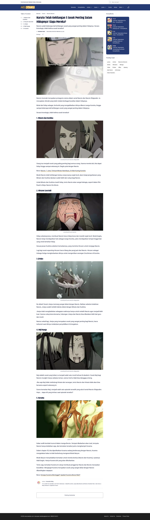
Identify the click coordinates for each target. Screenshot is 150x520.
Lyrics (108, 62)
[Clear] (128, 2)
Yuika (108, 67)
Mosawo (115, 64)
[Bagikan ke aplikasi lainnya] (43, 34)
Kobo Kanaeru (111, 72)
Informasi (117, 70)
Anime (114, 62)
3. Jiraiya (25, 24)
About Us (106, 516)
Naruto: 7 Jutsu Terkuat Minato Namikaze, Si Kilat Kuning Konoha (63, 171)
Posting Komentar (70, 495)
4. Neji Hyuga (26, 26)
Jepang (125, 67)
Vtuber (114, 67)
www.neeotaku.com (29, 516)
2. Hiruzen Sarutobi (28, 21)
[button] (128, 7)
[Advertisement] (117, 100)
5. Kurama (25, 28)
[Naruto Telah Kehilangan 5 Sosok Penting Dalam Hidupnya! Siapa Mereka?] (69, 139)
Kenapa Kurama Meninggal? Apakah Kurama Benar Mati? (60, 475)
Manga (122, 64)
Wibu (119, 67)
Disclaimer (118, 516)
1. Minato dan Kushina (26, 18)
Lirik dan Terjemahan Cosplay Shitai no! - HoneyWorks (118, 41)
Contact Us (112, 516)
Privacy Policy (126, 516)
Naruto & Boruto (122, 62)
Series (108, 64)
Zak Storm (110, 70)
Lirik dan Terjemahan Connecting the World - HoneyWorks (119, 49)
